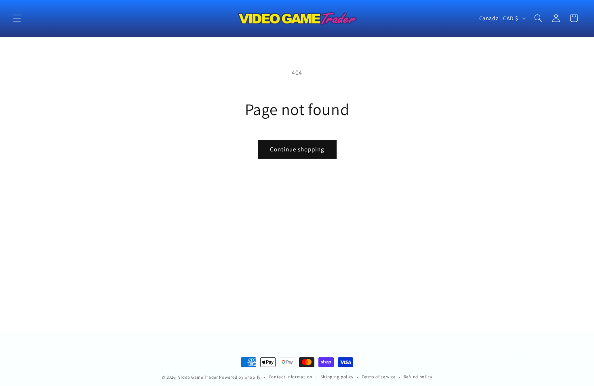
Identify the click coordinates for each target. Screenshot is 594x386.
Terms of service (379, 377)
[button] (17, 18)
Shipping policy (337, 377)
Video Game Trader (198, 377)
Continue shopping (297, 149)
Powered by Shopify (240, 377)
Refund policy (418, 377)
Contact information (290, 377)
